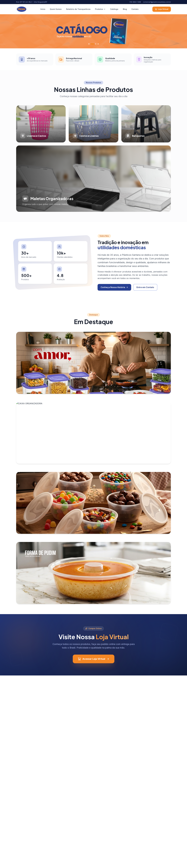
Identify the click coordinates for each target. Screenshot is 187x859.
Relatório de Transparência (78, 9)
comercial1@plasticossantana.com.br (157, 2)
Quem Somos (56, 9)
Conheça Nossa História (113, 287)
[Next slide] (181, 31)
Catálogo (114, 9)
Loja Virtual (163, 9)
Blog (125, 9)
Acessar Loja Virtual (93, 659)
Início (42, 9)
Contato (135, 9)
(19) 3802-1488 (135, 2)
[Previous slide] (5, 31)
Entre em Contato (145, 287)
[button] (89, 44)
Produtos (99, 9)
